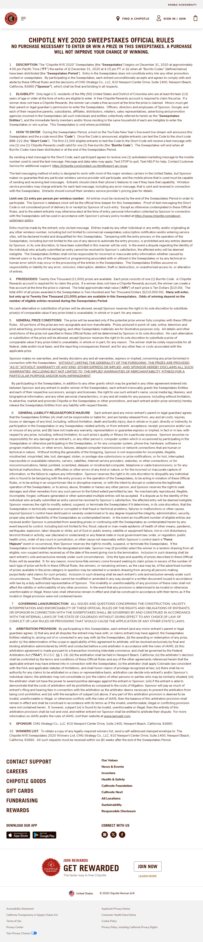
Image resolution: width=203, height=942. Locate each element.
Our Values (110, 760)
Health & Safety (113, 779)
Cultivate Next (112, 792)
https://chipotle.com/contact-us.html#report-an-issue (89, 166)
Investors (108, 773)
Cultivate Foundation (117, 786)
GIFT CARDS (20, 790)
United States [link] (84, 893)
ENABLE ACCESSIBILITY (182, 4)
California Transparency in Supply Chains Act (32, 915)
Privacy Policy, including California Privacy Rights (130, 927)
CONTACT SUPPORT (28, 761)
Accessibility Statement (20, 909)
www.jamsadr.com (117, 716)
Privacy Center (14, 927)
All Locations (111, 798)
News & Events (113, 767)
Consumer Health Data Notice (119, 915)
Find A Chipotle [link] (135, 19)
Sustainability (112, 805)
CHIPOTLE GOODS (26, 781)
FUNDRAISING (22, 800)
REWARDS (17, 810)
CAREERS (17, 771)
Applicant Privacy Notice (116, 909)
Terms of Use (13, 921)
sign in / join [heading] (175, 19)
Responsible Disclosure (119, 811)
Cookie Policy (109, 921)
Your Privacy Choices (18, 933)
